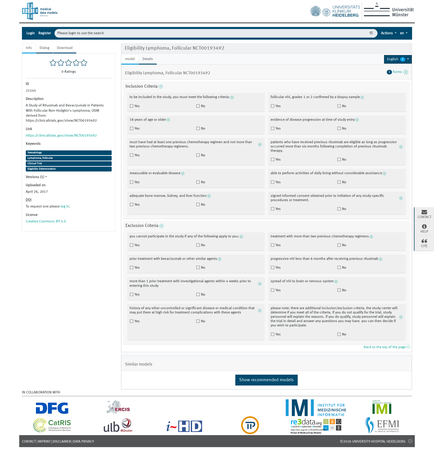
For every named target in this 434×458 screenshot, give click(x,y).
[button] (398, 59)
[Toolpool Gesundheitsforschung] (250, 431)
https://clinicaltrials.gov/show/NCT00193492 (61, 135)
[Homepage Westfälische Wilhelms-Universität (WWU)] (388, 9)
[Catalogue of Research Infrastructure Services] (52, 431)
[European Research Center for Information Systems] (118, 413)
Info (29, 48)
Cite (424, 246)
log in (65, 206)
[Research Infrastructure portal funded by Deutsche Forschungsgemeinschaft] (52, 413)
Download (65, 48)
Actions (387, 33)
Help (424, 232)
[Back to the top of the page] (410, 441)
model (130, 59)
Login (30, 33)
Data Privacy (83, 442)
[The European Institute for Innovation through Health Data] (184, 431)
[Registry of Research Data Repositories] (316, 431)
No (202, 106)
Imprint (44, 442)
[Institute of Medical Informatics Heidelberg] (316, 413)
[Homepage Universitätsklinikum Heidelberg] (335, 10)
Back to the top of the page (385, 347)
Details (147, 59)
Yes (137, 106)
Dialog (44, 48)
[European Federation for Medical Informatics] (382, 431)
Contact (29, 442)
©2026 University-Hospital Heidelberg (373, 442)
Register (44, 33)
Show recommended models (266, 380)
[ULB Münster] (118, 431)
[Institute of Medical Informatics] (381, 413)
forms (396, 72)
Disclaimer (61, 442)
